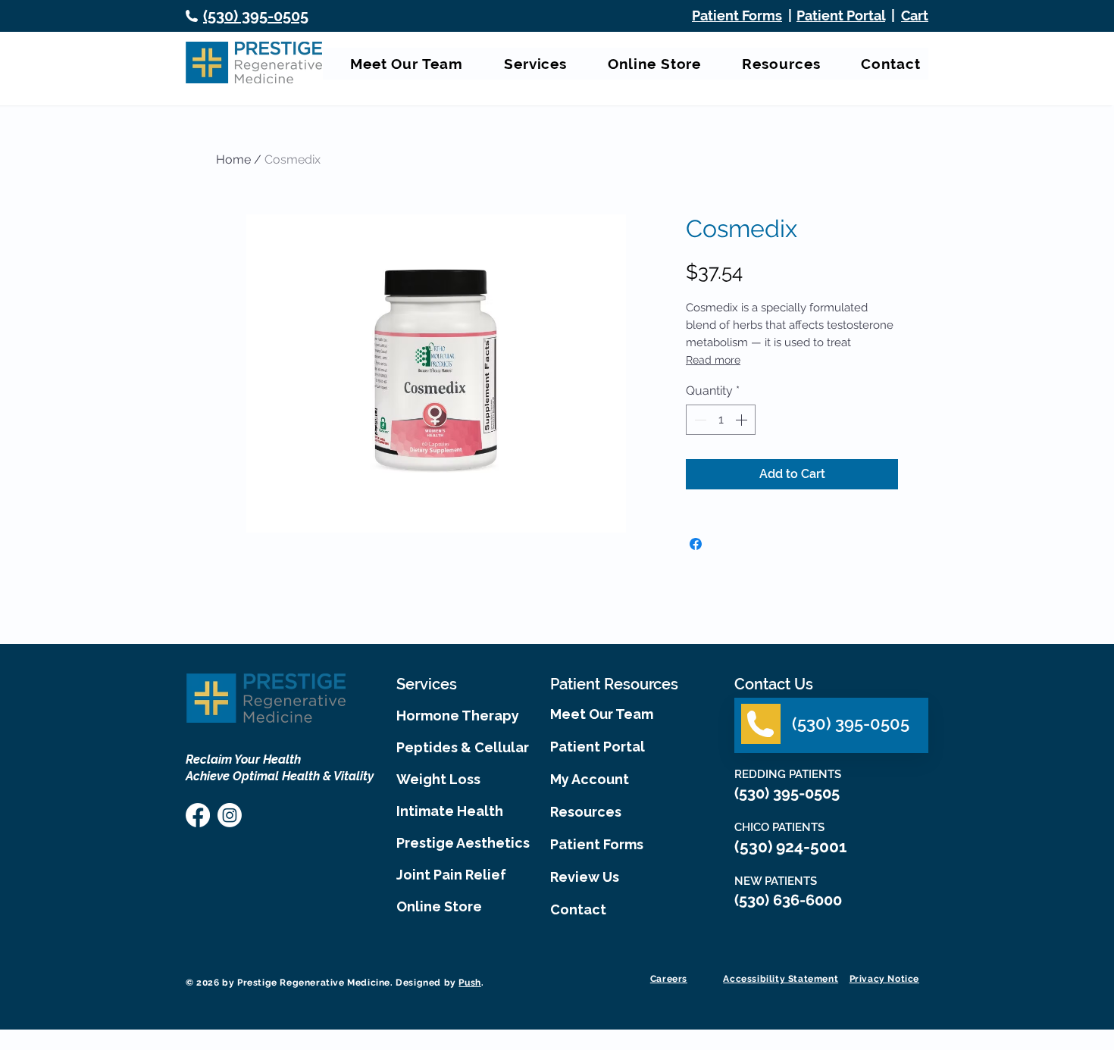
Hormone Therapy (457, 715)
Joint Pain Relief (451, 875)
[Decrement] (698, 419)
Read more (713, 360)
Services (426, 684)
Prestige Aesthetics (460, 843)
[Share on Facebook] (696, 544)
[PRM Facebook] (198, 815)
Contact (578, 909)
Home (233, 159)
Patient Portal (840, 15)
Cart (914, 15)
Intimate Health (449, 811)
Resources (585, 812)
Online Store (439, 906)
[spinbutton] (720, 419)
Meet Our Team (601, 714)
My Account (589, 779)
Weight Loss (438, 779)
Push (469, 982)
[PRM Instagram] (229, 815)
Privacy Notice (884, 978)
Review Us (584, 877)
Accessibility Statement (780, 978)
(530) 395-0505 (788, 793)
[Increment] (742, 419)
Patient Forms (596, 844)
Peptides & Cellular (460, 747)
